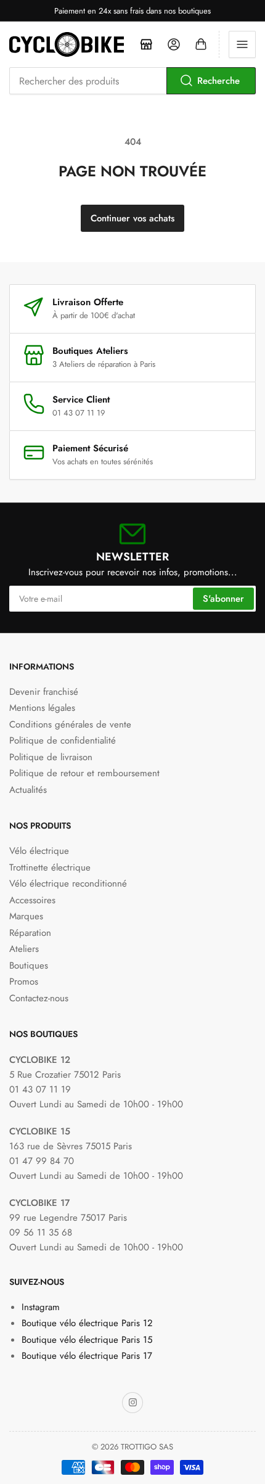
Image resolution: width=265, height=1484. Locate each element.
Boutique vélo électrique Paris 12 (87, 1323)
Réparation (30, 933)
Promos (23, 981)
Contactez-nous (38, 998)
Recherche (218, 81)
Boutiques (28, 965)
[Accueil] (146, 44)
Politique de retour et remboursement (84, 773)
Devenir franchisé (43, 692)
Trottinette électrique (50, 867)
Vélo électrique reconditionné (68, 883)
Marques (26, 916)
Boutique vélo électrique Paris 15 (87, 1340)
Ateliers (24, 949)
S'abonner (223, 598)
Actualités (28, 790)
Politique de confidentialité (62, 740)
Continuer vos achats (132, 218)
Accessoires (32, 900)
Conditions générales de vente (70, 724)
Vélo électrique (39, 851)
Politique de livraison (50, 757)
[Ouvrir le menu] (242, 44)
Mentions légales (42, 708)
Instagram (41, 1307)
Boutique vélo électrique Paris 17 (87, 1356)
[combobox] (132, 80)
